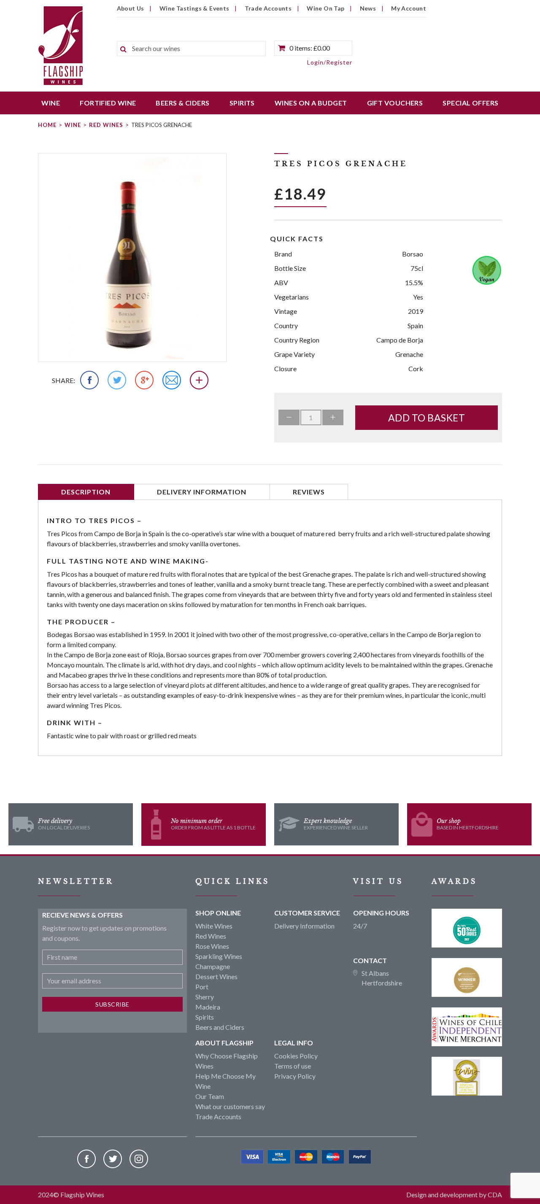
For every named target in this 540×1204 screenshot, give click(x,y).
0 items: (309, 48)
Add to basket (426, 418)
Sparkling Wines (218, 956)
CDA (495, 1195)
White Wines (213, 926)
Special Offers (470, 103)
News (368, 8)
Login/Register (329, 62)
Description (86, 492)
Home (47, 124)
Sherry (204, 997)
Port (201, 987)
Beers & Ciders (182, 103)
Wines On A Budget (311, 103)
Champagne (212, 966)
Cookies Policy (296, 1056)
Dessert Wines (216, 976)
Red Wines (106, 124)
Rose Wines (212, 946)
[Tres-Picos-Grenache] (132, 257)
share (62, 380)
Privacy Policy (295, 1076)
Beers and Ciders (219, 1027)
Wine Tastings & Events (194, 8)
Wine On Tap (325, 8)
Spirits (242, 103)
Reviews (309, 492)
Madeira (207, 1007)
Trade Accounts (268, 8)
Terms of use (292, 1066)
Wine (50, 103)
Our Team (209, 1096)
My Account (408, 8)
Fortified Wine (108, 103)
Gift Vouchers (395, 103)
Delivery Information (201, 492)
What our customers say (230, 1106)
